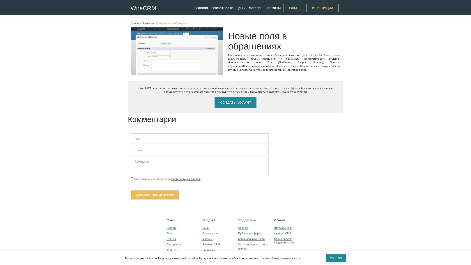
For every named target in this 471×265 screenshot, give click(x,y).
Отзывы (171, 238)
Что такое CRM (283, 227)
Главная (201, 8)
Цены (241, 8)
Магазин (255, 8)
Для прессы (174, 244)
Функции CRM (282, 233)
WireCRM (143, 8)
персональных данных (186, 178)
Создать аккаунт (235, 102)
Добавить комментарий (155, 195)
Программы (209, 249)
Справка (243, 227)
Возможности (222, 8)
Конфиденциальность (251, 238)
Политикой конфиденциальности (280, 258)
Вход (293, 8)
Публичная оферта (249, 233)
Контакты (273, 8)
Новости (171, 227)
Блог (169, 233)
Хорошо (336, 258)
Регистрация (322, 8)
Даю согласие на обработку (167, 178)
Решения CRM (211, 244)
